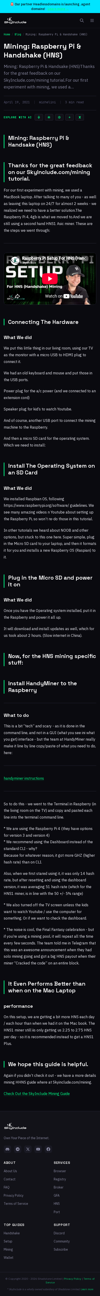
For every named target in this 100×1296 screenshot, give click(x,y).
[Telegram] (17, 1149)
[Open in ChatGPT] (39, 117)
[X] (28, 1149)
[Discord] (7, 1149)
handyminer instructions (24, 778)
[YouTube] (38, 1149)
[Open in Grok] (80, 117)
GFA (57, 1195)
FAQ (7, 1187)
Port (57, 1212)
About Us (10, 1171)
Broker (58, 1187)
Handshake (12, 1233)
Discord (59, 1233)
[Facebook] (48, 1149)
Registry (60, 1179)
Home (7, 34)
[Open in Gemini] (69, 117)
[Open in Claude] (49, 117)
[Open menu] (92, 20)
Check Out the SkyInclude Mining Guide (37, 1093)
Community (62, 1241)
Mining (8, 1249)
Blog (18, 34)
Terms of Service (16, 1204)
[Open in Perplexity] (59, 117)
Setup (8, 1241)
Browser (60, 1171)
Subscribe (61, 1249)
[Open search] (82, 20)
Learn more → (58, 9)
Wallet (8, 1258)
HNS (57, 1204)
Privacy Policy (13, 1195)
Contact (10, 1179)
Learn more (87, 1289)
